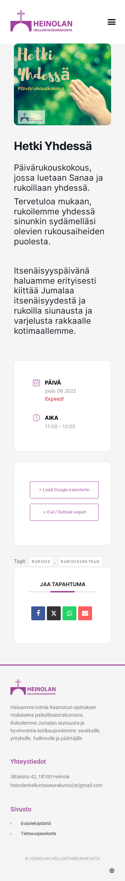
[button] (111, 22)
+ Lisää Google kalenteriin (64, 489)
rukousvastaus (80, 561)
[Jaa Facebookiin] (38, 613)
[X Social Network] (54, 613)
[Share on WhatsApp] (69, 613)
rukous (41, 561)
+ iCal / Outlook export (64, 511)
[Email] (85, 613)
